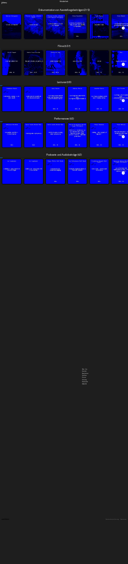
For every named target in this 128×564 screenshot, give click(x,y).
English (84, 12)
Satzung (84, 8)
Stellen (84, 3)
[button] (123, 28)
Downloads (85, 10)
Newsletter (85, 1)
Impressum (123, 519)
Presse (84, 5)
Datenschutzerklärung (112, 519)
